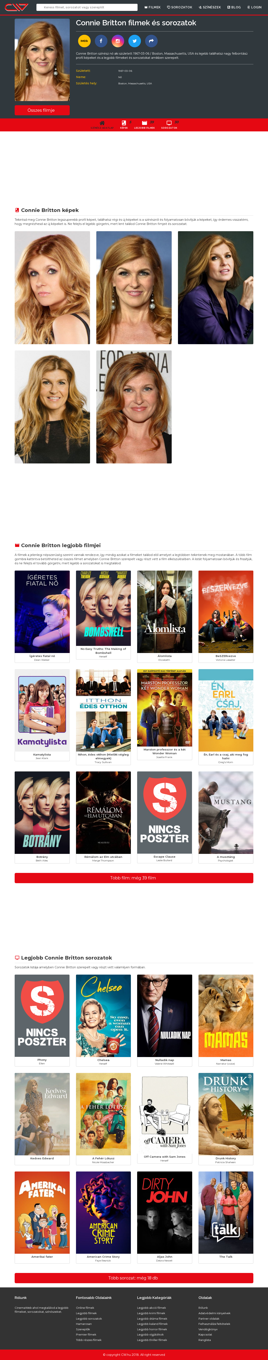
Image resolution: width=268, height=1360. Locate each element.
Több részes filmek (89, 1340)
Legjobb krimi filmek (151, 1313)
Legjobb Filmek (144, 124)
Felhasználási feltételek (214, 1323)
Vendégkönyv (208, 1329)
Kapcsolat (205, 1334)
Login (256, 7)
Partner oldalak (208, 1318)
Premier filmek (86, 1334)
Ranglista (204, 1340)
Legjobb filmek (86, 1313)
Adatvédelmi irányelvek (214, 1313)
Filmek (154, 7)
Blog (236, 7)
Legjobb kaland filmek (152, 1323)
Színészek (211, 7)
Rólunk (203, 1307)
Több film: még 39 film (133, 877)
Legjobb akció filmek (151, 1307)
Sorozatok (181, 7)
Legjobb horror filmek (152, 1329)
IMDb (84, 40)
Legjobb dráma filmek (152, 1318)
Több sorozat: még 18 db (133, 1277)
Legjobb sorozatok (89, 1318)
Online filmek (85, 1307)
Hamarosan (84, 1323)
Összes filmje (41, 110)
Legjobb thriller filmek (152, 1340)
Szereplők (83, 1329)
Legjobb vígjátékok (150, 1334)
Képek (125, 124)
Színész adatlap (102, 128)
